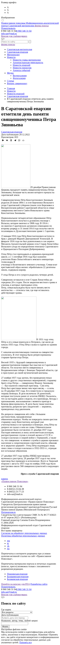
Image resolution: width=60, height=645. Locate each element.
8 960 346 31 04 (23, 31)
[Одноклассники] (11, 140)
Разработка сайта (38, 584)
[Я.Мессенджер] (3, 140)
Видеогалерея (20, 75)
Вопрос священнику (17, 83)
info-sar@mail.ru (9, 33)
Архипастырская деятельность (28, 62)
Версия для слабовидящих (14, 36)
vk (8, 546)
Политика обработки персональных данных (23, 536)
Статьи (10, 81)
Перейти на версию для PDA (15, 584)
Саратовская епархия (17, 52)
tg (8, 543)
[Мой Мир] (23, 140)
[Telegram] (15, 140)
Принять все (25, 642)
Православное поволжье (30, 24)
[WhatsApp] (19, 140)
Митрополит (13, 54)
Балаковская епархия (17, 579)
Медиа (10, 73)
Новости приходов (22, 67)
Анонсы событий (21, 70)
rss (8, 548)
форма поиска (42, 25)
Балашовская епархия (17, 576)
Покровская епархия (17, 574)
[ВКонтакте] (7, 140)
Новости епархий (21, 65)
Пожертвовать (8, 28)
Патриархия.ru (8, 512)
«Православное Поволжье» (14, 481)
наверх (4, 479)
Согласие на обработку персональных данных (24, 533)
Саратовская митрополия (19, 49)
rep (8, 541)
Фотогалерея (19, 78)
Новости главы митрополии (27, 60)
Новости (11, 57)
